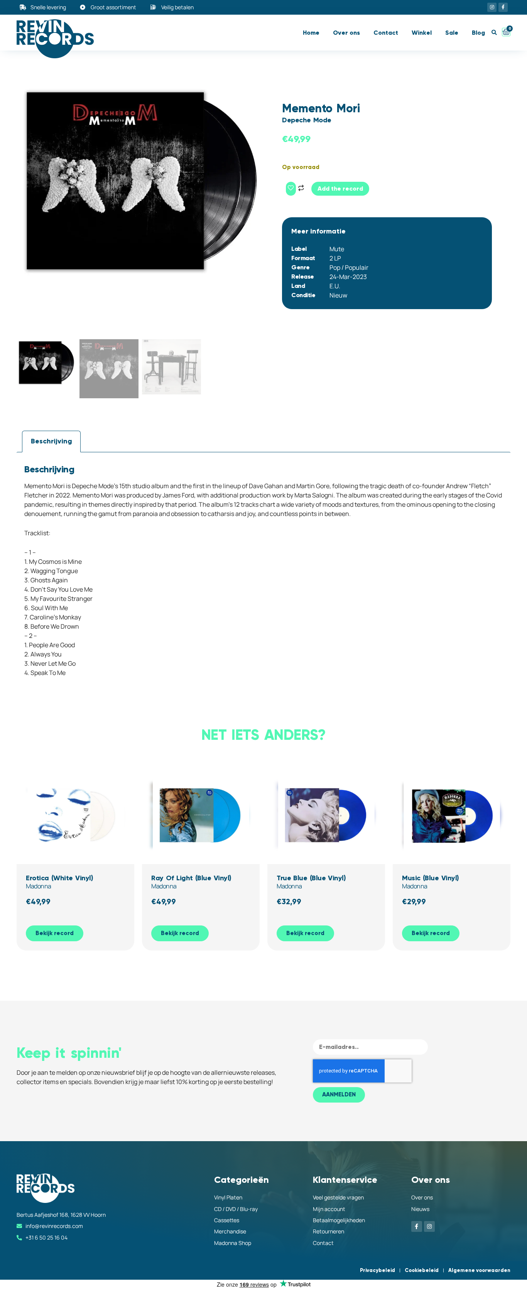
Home (311, 32)
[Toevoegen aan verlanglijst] (291, 189)
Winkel (422, 32)
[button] (494, 32)
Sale (451, 32)
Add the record (340, 188)
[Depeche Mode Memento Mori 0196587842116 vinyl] (140, 181)
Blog (478, 32)
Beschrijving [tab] (51, 441)
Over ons (346, 32)
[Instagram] (492, 7)
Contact (385, 32)
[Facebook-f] (503, 7)
